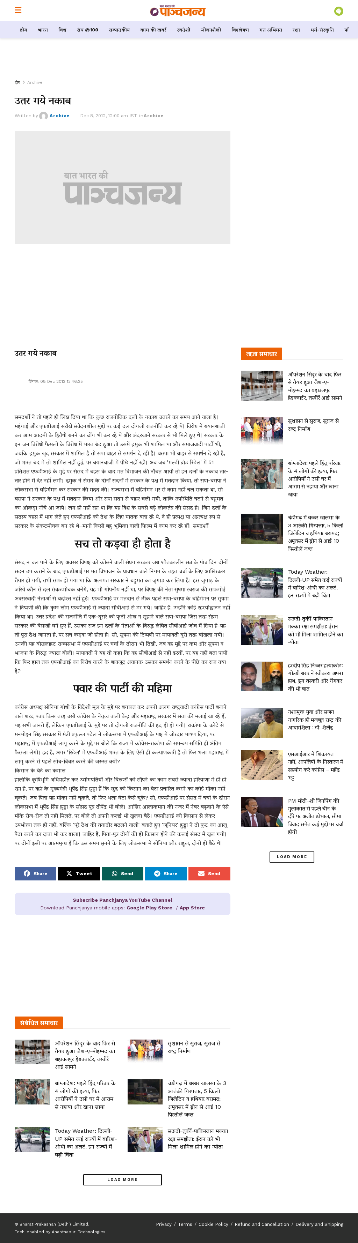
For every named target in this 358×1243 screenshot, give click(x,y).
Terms (185, 1224)
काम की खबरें (153, 29)
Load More (122, 1179)
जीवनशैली (211, 29)
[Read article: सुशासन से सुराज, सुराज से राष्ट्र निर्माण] (145, 1052)
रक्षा (296, 29)
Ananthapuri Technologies (79, 1231)
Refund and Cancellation (262, 1224)
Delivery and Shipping (319, 1224)
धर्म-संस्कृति (322, 29)
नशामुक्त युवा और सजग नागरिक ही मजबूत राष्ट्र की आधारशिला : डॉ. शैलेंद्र (314, 719)
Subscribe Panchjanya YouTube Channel (122, 900)
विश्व (62, 29)
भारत (43, 29)
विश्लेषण (240, 29)
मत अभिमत (270, 29)
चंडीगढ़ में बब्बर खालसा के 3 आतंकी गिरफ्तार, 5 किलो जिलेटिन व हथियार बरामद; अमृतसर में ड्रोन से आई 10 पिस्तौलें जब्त (197, 1099)
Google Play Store (149, 907)
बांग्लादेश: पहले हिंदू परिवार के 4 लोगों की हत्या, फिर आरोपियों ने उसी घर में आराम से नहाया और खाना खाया (314, 479)
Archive (35, 82)
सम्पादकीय (119, 29)
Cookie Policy (213, 1224)
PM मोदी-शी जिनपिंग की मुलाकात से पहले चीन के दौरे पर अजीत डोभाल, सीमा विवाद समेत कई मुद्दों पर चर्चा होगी (315, 816)
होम (23, 29)
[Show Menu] (18, 10)
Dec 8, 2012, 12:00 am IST (108, 115)
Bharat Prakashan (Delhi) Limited (54, 1224)
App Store (192, 907)
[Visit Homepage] (178, 10)
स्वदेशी (183, 29)
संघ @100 (87, 29)
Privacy (164, 1224)
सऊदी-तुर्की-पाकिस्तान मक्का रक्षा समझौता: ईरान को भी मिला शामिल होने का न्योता (198, 1138)
